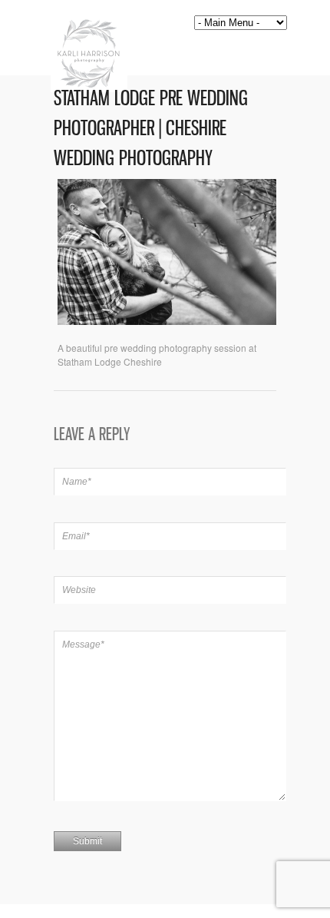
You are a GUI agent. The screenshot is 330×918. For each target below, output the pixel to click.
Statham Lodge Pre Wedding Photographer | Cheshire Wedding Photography (151, 128)
